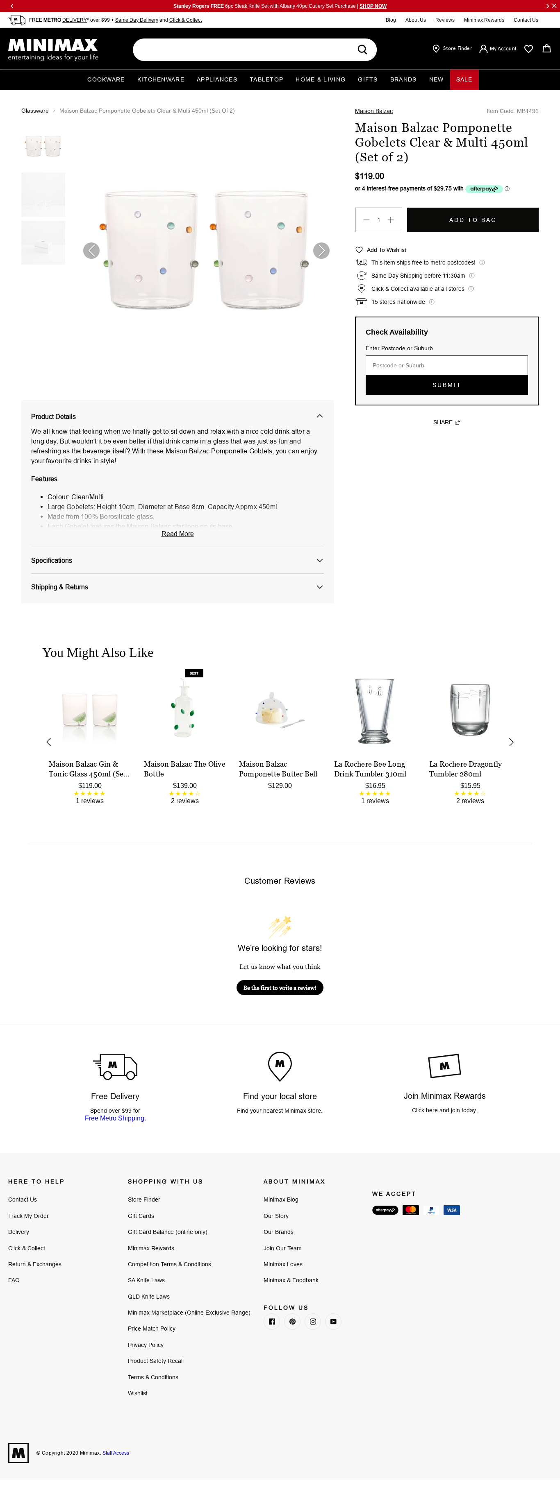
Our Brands (279, 1232)
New (436, 79)
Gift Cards (141, 1216)
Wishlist (138, 1393)
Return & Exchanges (34, 1264)
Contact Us (526, 20)
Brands (403, 79)
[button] (321, 250)
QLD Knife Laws (149, 1296)
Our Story (276, 1216)
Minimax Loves (283, 1264)
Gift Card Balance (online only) (167, 1232)
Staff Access (115, 1453)
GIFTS (368, 79)
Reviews (445, 20)
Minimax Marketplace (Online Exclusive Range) (189, 1312)
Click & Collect (185, 20)
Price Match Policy (151, 1328)
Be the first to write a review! (280, 987)
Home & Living (321, 79)
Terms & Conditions (153, 1377)
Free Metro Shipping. (115, 1118)
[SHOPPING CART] (547, 48)
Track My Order (28, 1216)
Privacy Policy (146, 1345)
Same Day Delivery (136, 20)
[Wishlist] (529, 49)
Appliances (217, 79)
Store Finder (144, 1199)
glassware (35, 110)
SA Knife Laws (146, 1280)
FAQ (14, 1280)
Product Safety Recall (156, 1361)
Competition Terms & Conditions (169, 1264)
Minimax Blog (281, 1199)
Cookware (106, 79)
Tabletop (266, 79)
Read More (178, 533)
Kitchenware (160, 79)
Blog (391, 20)
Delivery (18, 1232)
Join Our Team (283, 1248)
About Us (415, 20)
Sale (464, 79)
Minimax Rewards (484, 20)
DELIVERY (74, 20)
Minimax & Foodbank (291, 1280)
